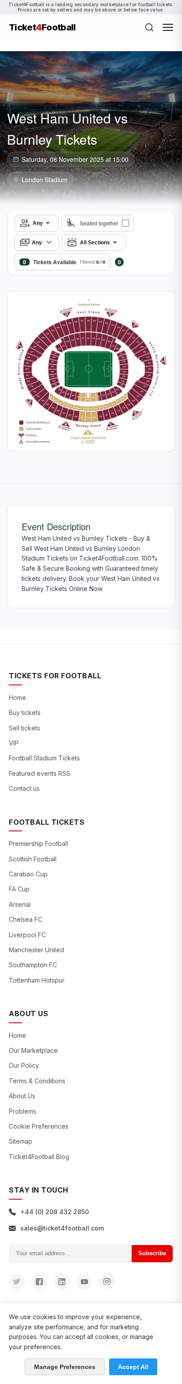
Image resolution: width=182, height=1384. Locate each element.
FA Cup (19, 889)
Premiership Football (38, 843)
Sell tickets (24, 728)
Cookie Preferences (38, 1126)
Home (17, 697)
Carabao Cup (28, 874)
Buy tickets (25, 712)
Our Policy (24, 1065)
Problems (22, 1111)
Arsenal (19, 904)
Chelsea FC (25, 919)
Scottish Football (33, 859)
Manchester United (36, 950)
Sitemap (20, 1141)
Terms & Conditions (37, 1081)
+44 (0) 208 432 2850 (54, 1212)
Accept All (133, 1366)
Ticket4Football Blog (39, 1156)
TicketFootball (42, 27)
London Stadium (45, 179)
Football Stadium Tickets (44, 758)
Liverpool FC (27, 935)
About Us (22, 1096)
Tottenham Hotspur (36, 980)
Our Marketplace (33, 1050)
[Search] (149, 27)
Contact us (24, 788)
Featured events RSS (39, 773)
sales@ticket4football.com (62, 1228)
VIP (14, 743)
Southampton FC (33, 965)
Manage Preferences (64, 1366)
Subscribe (152, 1253)
